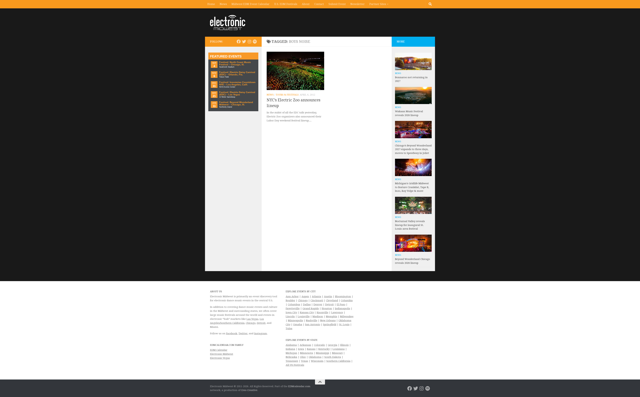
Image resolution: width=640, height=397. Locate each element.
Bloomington (343, 296)
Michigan (291, 352)
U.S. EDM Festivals (285, 4)
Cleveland (332, 300)
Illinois (344, 344)
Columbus (294, 304)
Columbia (347, 300)
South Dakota (332, 356)
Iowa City (291, 312)
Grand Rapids (310, 308)
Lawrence (337, 312)
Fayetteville (293, 308)
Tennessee (292, 360)
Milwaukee (347, 316)
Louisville (304, 316)
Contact (319, 4)
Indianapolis (342, 308)
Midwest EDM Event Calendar (251, 4)
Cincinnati (316, 300)
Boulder (290, 300)
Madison (317, 316)
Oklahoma (315, 356)
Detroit (261, 322)
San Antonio (312, 324)
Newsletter (357, 4)
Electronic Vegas (220, 357)
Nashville (311, 320)
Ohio (303, 356)
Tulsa (289, 328)
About (306, 4)
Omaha (297, 324)
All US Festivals (295, 364)
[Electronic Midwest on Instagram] (249, 42)
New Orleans (328, 320)
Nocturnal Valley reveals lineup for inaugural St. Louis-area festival (410, 225)
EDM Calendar (218, 349)
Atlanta (316, 296)
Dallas (307, 304)
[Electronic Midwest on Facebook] (239, 42)
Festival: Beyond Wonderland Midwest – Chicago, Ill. (236, 103)
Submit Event (337, 4)
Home (211, 4)
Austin (328, 296)
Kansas (311, 348)
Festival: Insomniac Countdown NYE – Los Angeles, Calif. (237, 83)
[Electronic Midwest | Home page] (227, 22)
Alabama (291, 344)
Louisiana (338, 348)
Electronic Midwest (221, 353)
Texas (304, 360)
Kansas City (307, 312)
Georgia (332, 344)
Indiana (290, 348)
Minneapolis (295, 320)
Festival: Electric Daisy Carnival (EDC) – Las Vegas (237, 93)
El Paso (341, 304)
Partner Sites (377, 4)
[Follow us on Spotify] (255, 42)
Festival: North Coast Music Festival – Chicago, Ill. (235, 63)
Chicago (251, 322)
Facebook (231, 333)
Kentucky (324, 348)
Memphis (331, 316)
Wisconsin (317, 360)
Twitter (243, 333)
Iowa (301, 348)
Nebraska (291, 356)
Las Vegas (252, 318)
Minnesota (306, 352)
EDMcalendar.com (299, 386)
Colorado (319, 344)
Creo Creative (249, 390)
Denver (318, 304)
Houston (327, 308)
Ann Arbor (292, 296)
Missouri (337, 352)
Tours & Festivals (287, 94)
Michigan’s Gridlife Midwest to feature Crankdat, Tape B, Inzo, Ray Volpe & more (412, 187)
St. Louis (344, 324)
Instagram (260, 333)
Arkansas (305, 344)
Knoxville (322, 312)
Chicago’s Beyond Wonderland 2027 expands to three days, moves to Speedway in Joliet (413, 149)
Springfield (329, 324)
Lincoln (290, 316)
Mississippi (322, 352)
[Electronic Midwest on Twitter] (244, 42)
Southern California (338, 360)
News (223, 4)
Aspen (305, 296)
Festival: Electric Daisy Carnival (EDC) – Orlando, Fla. (237, 73)
